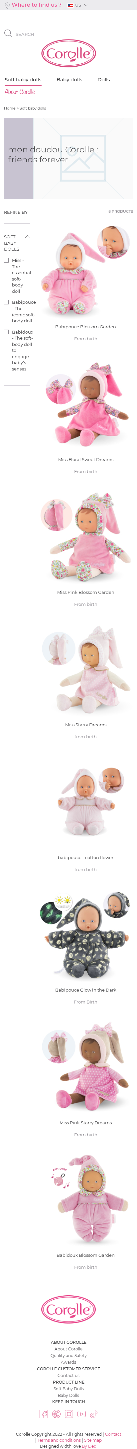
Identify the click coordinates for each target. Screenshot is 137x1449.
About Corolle (68, 1348)
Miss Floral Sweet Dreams (85, 418)
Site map (93, 1440)
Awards (68, 1362)
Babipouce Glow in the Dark (85, 948)
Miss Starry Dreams (85, 683)
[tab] (17, 212)
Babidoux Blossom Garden (85, 1214)
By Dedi (89, 1446)
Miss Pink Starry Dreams (85, 1081)
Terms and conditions (59, 1440)
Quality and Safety (69, 1355)
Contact (113, 1434)
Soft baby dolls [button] (11, 243)
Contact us (68, 1375)
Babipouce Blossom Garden (85, 285)
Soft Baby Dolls (69, 1388)
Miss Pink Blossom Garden (85, 551)
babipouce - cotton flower (85, 816)
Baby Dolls (68, 1395)
